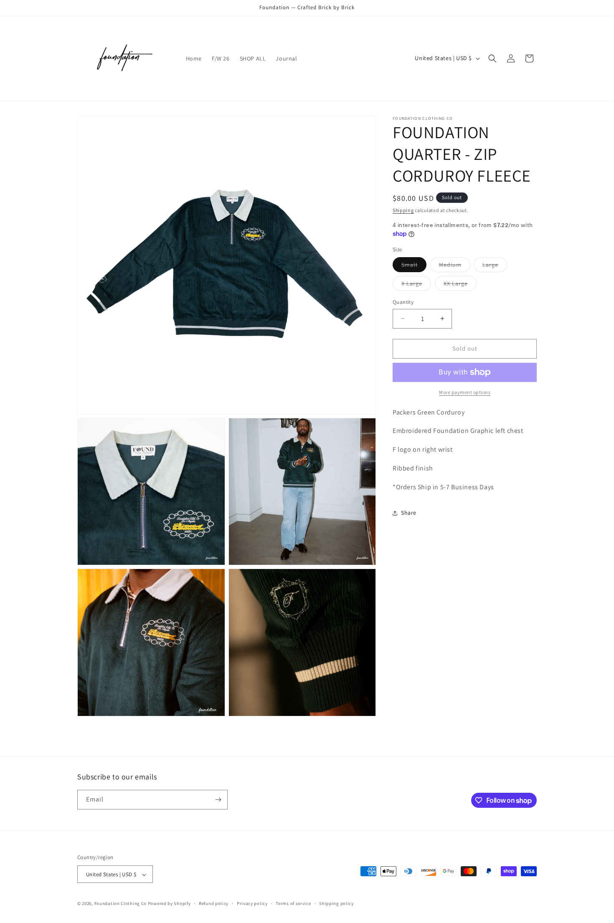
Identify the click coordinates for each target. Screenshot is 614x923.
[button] (492, 58)
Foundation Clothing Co (120, 904)
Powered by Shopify (169, 904)
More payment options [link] (464, 392)
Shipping (403, 210)
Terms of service (293, 903)
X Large (416, 285)
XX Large (460, 285)
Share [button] (408, 512)
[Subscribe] (218, 799)
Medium (454, 266)
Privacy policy (252, 903)
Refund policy (213, 903)
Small (413, 266)
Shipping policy (336, 903)
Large (494, 266)
